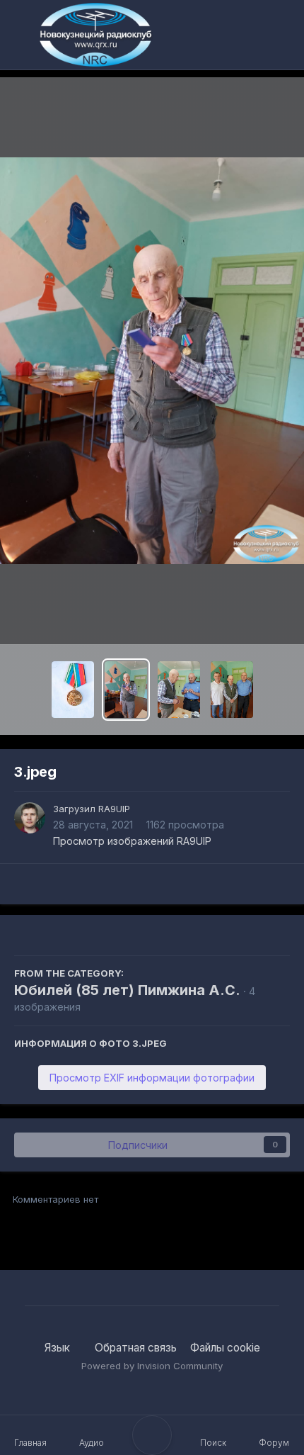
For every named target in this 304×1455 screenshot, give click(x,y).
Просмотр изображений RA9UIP (132, 841)
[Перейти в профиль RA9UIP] (29, 817)
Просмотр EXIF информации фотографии (152, 1078)
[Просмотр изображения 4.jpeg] (73, 689)
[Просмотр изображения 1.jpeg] (232, 689)
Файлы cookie (225, 1347)
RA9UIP (114, 808)
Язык (59, 1347)
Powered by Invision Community (152, 1365)
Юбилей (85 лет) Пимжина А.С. (127, 990)
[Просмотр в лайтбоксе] (152, 360)
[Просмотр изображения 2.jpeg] (179, 689)
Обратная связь (136, 1347)
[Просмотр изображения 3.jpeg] (126, 689)
